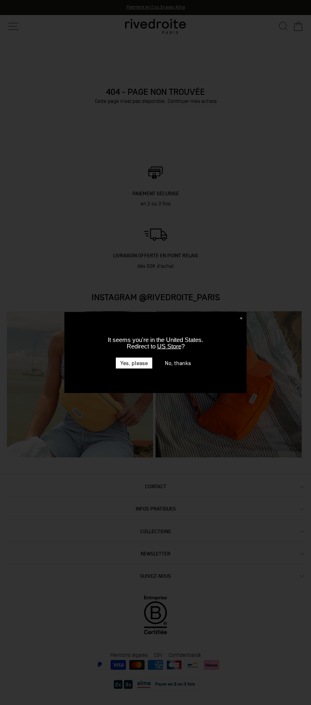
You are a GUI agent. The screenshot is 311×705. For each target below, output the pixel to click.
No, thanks (178, 363)
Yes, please (134, 363)
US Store (169, 346)
